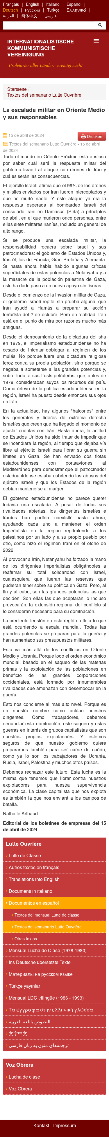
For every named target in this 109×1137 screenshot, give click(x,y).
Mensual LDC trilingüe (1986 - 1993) (46, 997)
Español (74, 4)
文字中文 (17, 1033)
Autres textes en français (33, 867)
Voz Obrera (20, 1088)
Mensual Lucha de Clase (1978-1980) (47, 950)
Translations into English (34, 879)
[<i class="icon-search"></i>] (100, 25)
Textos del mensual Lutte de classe (46, 915)
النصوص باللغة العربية (29, 1021)
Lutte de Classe (24, 855)
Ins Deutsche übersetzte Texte (39, 962)
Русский (32, 10)
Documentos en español (33, 902)
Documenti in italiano (30, 891)
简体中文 (29, 16)
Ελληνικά (76, 10)
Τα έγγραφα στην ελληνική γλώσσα (50, 1009)
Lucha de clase (24, 1076)
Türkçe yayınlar (24, 986)
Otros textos (25, 938)
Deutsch (10, 10)
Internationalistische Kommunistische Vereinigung (40, 48)
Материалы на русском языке (40, 974)
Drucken (94, 136)
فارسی (50, 16)
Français (11, 4)
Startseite (17, 89)
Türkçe (53, 10)
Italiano (53, 4)
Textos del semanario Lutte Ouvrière (44, 94)
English (32, 4)
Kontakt (41, 1125)
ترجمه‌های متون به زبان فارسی (38, 1045)
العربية (8, 16)
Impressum (64, 1125)
